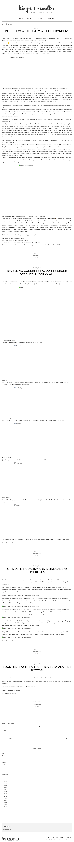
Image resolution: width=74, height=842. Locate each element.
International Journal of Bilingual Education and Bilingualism (19, 609)
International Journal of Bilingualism (12, 598)
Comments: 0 (37, 253)
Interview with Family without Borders (37, 31)
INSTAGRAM (6, 826)
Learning (4, 758)
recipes (4, 760)
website (31, 242)
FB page (38, 242)
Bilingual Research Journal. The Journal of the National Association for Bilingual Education (27, 632)
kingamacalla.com (58, 839)
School (30, 18)
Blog (21, 18)
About (40, 18)
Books (3, 755)
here (46, 245)
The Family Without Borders (20, 240)
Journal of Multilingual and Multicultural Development (17, 621)
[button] (66, 738)
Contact (51, 18)
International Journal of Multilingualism (13, 587)
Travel (3, 764)
